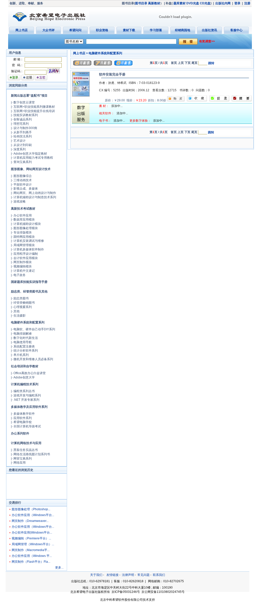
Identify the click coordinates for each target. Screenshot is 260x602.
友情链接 (112, 575)
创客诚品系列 (22, 119)
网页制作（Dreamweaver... (30, 521)
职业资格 (102, 30)
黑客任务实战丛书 (25, 450)
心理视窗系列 (22, 307)
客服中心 (236, 30)
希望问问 (75, 30)
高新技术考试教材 (23, 208)
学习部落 (156, 30)
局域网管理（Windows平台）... (33, 544)
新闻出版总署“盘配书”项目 (29, 95)
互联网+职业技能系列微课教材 (34, 106)
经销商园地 (182, 30)
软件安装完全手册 (112, 74)
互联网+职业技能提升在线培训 (34, 111)
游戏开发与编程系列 (27, 395)
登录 (237, 3)
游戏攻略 (19, 201)
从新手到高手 (22, 132)
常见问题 (143, 575)
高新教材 (154, 3)
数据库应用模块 (24, 219)
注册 (247, 3)
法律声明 (128, 575)
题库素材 (179, 3)
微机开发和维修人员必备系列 (33, 359)
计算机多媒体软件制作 (28, 249)
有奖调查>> (207, 41)
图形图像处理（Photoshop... (31, 509)
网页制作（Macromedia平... (31, 550)
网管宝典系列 (22, 458)
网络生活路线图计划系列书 (31, 454)
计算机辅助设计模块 (27, 224)
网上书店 (21, 30)
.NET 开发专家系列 (26, 400)
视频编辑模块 (22, 266)
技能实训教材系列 (25, 115)
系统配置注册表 (24, 346)
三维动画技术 (22, 180)
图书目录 (141, 3)
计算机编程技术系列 (24, 384)
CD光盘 (205, 3)
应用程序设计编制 (25, 254)
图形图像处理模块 (25, 228)
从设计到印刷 (22, 145)
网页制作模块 (22, 262)
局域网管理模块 (24, 245)
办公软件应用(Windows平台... (32, 532)
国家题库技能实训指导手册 (29, 282)
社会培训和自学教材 (24, 366)
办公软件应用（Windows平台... (33, 515)
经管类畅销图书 (24, 302)
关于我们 (96, 575)
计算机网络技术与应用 (26, 443)
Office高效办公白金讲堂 (29, 373)
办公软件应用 (22, 215)
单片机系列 (21, 355)
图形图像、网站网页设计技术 (31, 169)
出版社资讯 (209, 30)
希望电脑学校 (22, 422)
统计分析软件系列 (25, 350)
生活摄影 (19, 315)
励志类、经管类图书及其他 (29, 291)
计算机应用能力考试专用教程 (33, 157)
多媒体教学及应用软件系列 (29, 407)
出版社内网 (223, 3)
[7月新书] (103, 64)
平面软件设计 (22, 184)
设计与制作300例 (25, 128)
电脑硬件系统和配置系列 (27, 322)
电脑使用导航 (22, 342)
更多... (59, 567)
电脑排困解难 (22, 333)
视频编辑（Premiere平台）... (31, 538)
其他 (16, 311)
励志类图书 (21, 298)
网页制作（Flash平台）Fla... (31, 561)
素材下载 (129, 30)
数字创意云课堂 (24, 102)
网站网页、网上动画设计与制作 (34, 193)
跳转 (211, 63)
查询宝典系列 (22, 162)
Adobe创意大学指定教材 (30, 153)
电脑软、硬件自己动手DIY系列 (34, 329)
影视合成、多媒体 (25, 188)
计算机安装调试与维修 (28, 241)
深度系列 (19, 149)
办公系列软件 (20, 433)
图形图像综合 (22, 176)
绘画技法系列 (22, 136)
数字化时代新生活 (25, 338)
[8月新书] (123, 64)
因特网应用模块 (24, 237)
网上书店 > (80, 53)
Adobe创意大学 (24, 377)
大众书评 (48, 30)
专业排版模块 (22, 232)
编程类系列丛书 (24, 391)
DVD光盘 (192, 3)
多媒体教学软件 (24, 413)
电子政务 (19, 275)
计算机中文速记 (24, 270)
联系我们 (159, 575)
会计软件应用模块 (25, 258)
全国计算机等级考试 (27, 426)
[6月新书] (82, 64)
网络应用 (19, 462)
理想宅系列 (21, 123)
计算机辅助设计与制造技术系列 (34, 197)
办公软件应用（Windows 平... (32, 556)
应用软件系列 (22, 418)
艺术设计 (19, 140)
